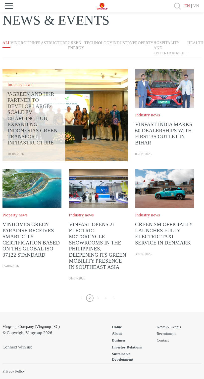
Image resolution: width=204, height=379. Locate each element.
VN (196, 5)
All (6, 43)
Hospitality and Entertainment (170, 47)
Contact (163, 340)
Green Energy (76, 45)
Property (143, 43)
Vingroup (21, 43)
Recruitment (166, 334)
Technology (98, 43)
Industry (122, 43)
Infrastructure (50, 43)
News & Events (169, 327)
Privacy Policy (13, 371)
